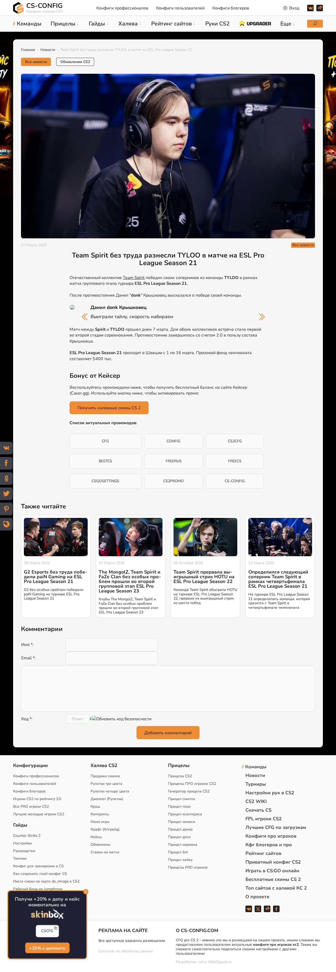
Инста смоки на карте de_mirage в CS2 (46, 881)
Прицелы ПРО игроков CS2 (192, 783)
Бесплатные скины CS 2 (273, 879)
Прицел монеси (181, 821)
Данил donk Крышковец (118, 307)
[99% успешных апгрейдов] (255, 23)
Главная (28, 49)
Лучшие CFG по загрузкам (275, 827)
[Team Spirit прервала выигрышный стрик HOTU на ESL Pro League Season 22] (205, 537)
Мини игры (100, 821)
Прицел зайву (180, 859)
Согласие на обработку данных (125, 951)
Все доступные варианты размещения (131, 940)
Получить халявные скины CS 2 (109, 408)
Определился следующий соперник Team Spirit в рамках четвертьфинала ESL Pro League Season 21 (278, 579)
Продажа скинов (105, 776)
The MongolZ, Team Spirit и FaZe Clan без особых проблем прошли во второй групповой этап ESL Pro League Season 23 (130, 581)
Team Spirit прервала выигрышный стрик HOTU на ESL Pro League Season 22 (204, 577)
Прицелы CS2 (180, 776)
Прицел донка (180, 829)
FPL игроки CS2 (263, 819)
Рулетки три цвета (106, 783)
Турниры (255, 784)
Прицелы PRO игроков (188, 867)
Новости (47, 49)
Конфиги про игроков (270, 836)
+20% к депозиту (47, 948)
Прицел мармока (182, 844)
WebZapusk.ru (220, 962)
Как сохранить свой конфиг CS (40, 873)
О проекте (257, 897)
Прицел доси (179, 836)
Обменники (100, 844)
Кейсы (96, 836)
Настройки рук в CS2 (269, 793)
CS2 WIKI (256, 801)
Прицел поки (179, 806)
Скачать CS (258, 810)
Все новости (36, 61)
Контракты (100, 814)
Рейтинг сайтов (263, 853)
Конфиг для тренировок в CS (38, 866)
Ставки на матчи (105, 852)
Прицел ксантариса (185, 814)
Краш (95, 806)
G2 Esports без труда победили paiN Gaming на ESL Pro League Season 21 (55, 577)
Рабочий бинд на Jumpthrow (37, 888)
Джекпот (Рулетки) (107, 798)
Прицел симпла (181, 798)
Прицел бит (178, 852)
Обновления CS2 (75, 61)
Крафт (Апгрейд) (105, 829)
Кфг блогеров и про (268, 845)
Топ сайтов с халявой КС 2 (276, 888)
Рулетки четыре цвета (110, 791)
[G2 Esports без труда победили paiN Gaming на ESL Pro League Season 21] (56, 537)
